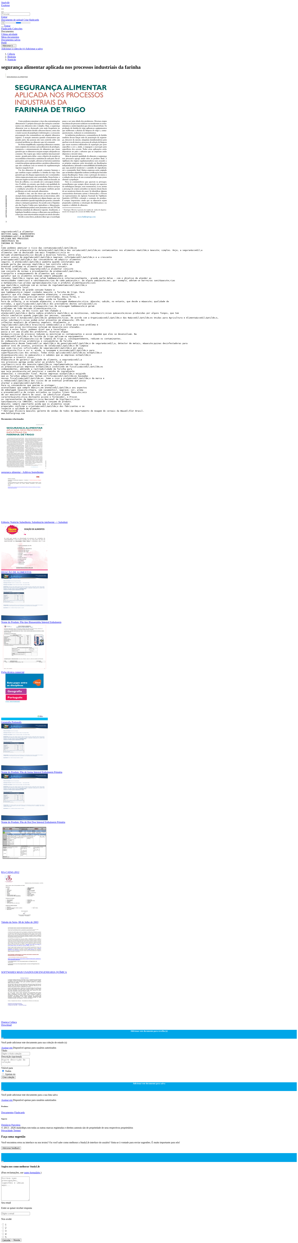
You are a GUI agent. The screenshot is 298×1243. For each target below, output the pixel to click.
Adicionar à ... (8, 46)
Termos (17, 1130)
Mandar (17, 1240)
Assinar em (7, 1047)
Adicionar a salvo (34, 48)
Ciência (11, 54)
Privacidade (7, 1130)
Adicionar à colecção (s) (13, 48)
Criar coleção (8, 1077)
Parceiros (15, 1125)
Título (4, 1050)
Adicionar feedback (11, 1148)
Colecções (17, 28)
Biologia (11, 56)
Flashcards (6, 28)
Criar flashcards (31, 19)
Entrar (4, 17)
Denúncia (6, 1125)
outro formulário (32, 1172)
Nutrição (11, 59)
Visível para (7, 1068)
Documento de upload (12, 19)
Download (6, 1025)
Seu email (6, 1202)
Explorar (5, 5)
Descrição (11, 1056)
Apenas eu (10, 1074)
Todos (8, 1071)
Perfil (4, 42)
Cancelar (6, 1240)
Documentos (7, 1112)
